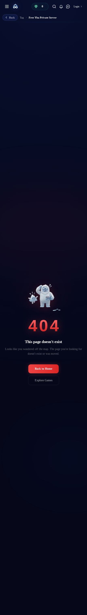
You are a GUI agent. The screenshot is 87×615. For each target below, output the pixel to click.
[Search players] (54, 6)
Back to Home (43, 368)
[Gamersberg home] (15, 6)
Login (76, 6)
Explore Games (43, 380)
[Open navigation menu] (7, 6)
